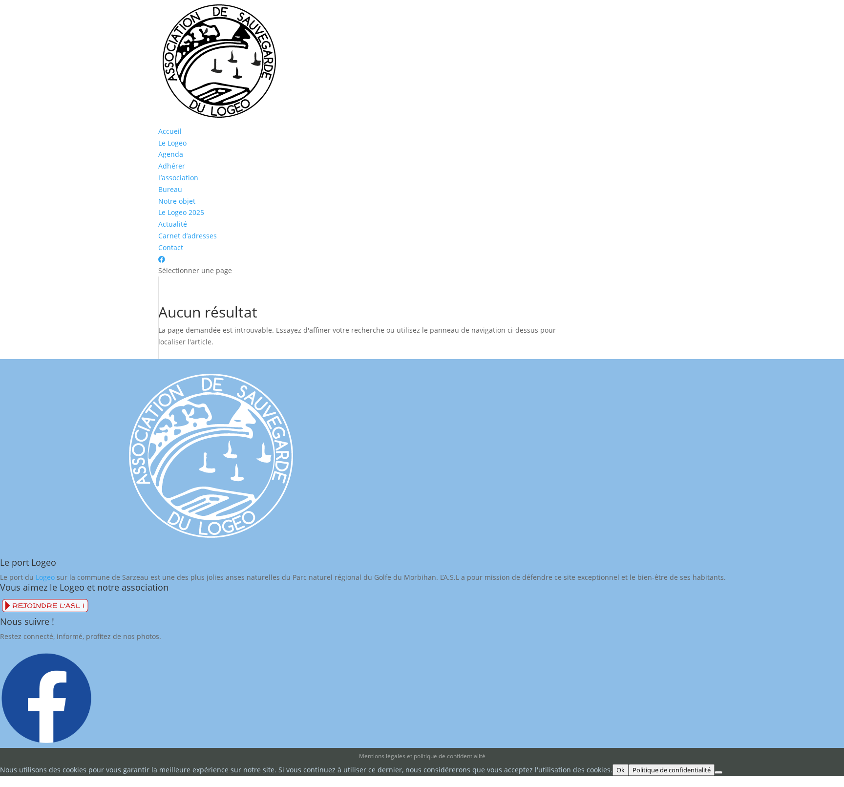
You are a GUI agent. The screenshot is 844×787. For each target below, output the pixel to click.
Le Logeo (172, 143)
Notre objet (176, 201)
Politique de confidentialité (672, 770)
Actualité (172, 224)
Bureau (170, 189)
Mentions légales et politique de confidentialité (422, 756)
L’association (178, 177)
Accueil (170, 131)
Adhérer (171, 165)
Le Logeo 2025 (181, 212)
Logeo (45, 577)
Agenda (170, 154)
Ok (620, 770)
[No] (718, 772)
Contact (170, 247)
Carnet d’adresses (187, 235)
